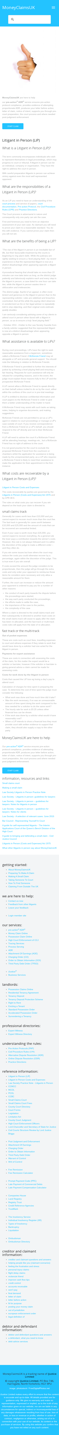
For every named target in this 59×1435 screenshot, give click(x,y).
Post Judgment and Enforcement (24, 1141)
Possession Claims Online (20, 989)
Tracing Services (16, 943)
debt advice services (18, 1341)
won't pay (12, 1290)
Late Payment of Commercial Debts (25, 1184)
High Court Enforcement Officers (23, 1123)
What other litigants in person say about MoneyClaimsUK (29, 848)
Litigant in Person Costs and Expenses (20, 487)
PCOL (11, 1093)
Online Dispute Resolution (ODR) (24, 1058)
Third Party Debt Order (19, 1155)
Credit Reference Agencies (21, 1205)
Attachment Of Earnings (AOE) (23, 953)
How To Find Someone (19, 883)
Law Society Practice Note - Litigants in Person (30, 1083)
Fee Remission (15, 1169)
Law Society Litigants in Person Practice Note (24, 792)
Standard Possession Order (21, 1009)
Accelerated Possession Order (22, 1013)
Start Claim (12, 126)
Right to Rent (14, 1003)
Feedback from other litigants (22, 904)
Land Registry (15, 1199)
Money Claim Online (18, 933)
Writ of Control (15, 1162)
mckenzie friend (15, 1276)
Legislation (13, 1113)
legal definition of (16, 1317)
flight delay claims (16, 1273)
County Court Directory (19, 1106)
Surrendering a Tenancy (19, 1016)
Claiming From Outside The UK (23, 886)
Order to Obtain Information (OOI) (24, 960)
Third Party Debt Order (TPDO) (23, 963)
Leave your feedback (18, 908)
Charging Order (15, 1148)
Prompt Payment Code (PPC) (22, 1181)
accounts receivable (17, 1286)
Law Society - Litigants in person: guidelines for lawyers (28, 797)
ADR (10, 950)
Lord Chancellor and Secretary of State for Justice (32, 1127)
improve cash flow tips (18, 1280)
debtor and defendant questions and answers (30, 1334)
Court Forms (14, 1110)
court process (8, 203)
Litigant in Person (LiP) (19, 1076)
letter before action (17, 1300)
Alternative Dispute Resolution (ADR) (26, 1055)
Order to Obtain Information (21, 1151)
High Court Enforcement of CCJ (23, 940)
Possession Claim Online (20, 936)
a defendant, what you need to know (25, 1338)
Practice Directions (28, 209)
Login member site (17, 915)
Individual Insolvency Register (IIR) (25, 1220)
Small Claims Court (17, 1100)
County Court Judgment (19, 1120)
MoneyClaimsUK (18, 7)
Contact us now (15, 901)
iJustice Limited (29, 1381)
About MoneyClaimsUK (19, 869)
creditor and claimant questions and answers (29, 1259)
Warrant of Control (17, 1158)
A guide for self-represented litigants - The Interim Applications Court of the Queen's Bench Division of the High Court (28, 828)
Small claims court (11, 783)
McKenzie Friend (37, 356)
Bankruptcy (13, 1227)
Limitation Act (14, 1117)
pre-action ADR (15, 746)
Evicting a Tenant (16, 1006)
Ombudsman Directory (19, 1241)
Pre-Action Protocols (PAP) (21, 1048)
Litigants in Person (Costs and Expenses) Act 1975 (26, 495)
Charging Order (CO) (18, 957)
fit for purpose (15, 1303)
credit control (14, 1283)
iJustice (12, 971)
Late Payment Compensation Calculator (27, 1187)
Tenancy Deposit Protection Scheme (25, 999)
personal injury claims (18, 1269)
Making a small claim (12, 787)
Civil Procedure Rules (21, 1051)
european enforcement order (22, 1313)
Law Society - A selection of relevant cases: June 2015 (28, 816)
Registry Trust (15, 1202)
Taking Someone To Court (20, 880)
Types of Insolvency (17, 1223)
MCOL (11, 1090)
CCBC (11, 1096)
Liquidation (13, 1230)
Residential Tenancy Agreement (23, 992)
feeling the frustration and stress (23, 1266)
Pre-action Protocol (27, 206)
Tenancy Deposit (16, 996)
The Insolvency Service (19, 1217)
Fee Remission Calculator (20, 1173)
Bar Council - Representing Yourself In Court (23, 821)
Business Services (17, 975)
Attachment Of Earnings (19, 1145)
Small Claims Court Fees (20, 1103)
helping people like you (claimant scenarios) (29, 1263)
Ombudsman (14, 1238)
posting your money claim (20, 1306)
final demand (14, 1293)
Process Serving (16, 947)
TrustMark (13, 1209)
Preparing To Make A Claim (21, 873)
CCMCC (12, 1086)
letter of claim (14, 1296)
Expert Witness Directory (20, 1034)
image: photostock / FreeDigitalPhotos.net (30, 1388)
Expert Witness (15, 1030)
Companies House (17, 1195)
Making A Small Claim (18, 876)
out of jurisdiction (16, 1310)
